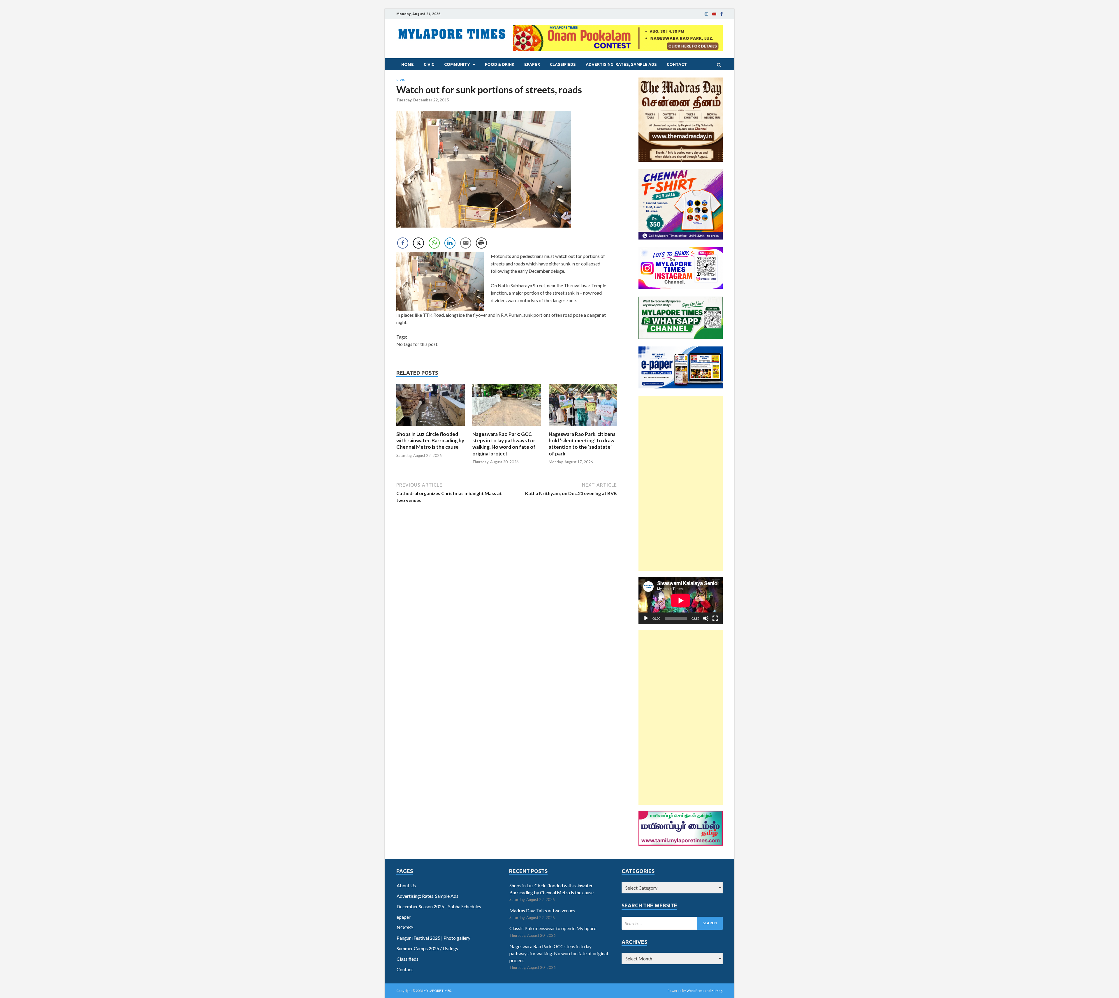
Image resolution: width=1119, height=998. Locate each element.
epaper (532, 64)
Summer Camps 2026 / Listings (427, 948)
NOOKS (405, 927)
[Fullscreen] (715, 618)
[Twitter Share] (418, 243)
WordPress (695, 990)
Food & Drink (499, 64)
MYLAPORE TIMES (437, 990)
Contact (677, 64)
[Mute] (706, 618)
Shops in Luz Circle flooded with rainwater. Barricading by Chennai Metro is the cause (430, 440)
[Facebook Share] (402, 243)
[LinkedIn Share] (449, 243)
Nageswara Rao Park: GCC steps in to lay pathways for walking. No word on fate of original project (504, 443)
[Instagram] (706, 14)
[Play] (646, 618)
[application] (680, 600)
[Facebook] (721, 14)
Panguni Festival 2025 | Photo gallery (433, 938)
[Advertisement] (680, 483)
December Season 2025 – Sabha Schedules (439, 906)
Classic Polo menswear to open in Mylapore (552, 928)
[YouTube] (714, 14)
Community (457, 64)
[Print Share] (481, 243)
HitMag (716, 990)
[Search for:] (672, 923)
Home (407, 64)
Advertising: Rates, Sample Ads (621, 64)
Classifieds (563, 64)
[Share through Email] (465, 243)
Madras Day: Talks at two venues (542, 910)
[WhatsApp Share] (434, 243)
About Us (406, 885)
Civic (429, 64)
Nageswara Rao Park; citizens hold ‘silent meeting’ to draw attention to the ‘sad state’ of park (582, 443)
